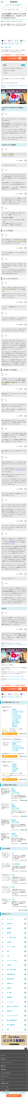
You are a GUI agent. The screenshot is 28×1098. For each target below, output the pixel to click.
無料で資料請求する (14, 1096)
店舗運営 (14, 764)
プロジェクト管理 (15, 792)
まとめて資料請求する (14, 58)
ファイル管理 (15, 720)
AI (12, 853)
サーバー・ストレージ (17, 741)
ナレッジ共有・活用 (16, 718)
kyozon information (5, 1073)
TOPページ (3, 1055)
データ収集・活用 (15, 864)
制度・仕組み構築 (16, 722)
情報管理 (14, 709)
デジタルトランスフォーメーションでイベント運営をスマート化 (18, 812)
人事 (13, 899)
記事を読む (3, 1069)
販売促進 (14, 770)
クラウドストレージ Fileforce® (11, 739)
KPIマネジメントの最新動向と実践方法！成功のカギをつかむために (18, 826)
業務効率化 (15, 726)
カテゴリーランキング (6, 1062)
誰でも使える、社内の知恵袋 (9, 731)
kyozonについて (5, 1076)
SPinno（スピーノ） (8, 762)
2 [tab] (14, 1046)
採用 (13, 875)
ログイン (3, 1079)
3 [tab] (16, 1046)
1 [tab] (12, 1046)
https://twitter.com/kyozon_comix (15, 676)
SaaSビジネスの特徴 (9, 70)
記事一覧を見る (22, 910)
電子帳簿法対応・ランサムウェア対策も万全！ (13, 753)
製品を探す (3, 1059)
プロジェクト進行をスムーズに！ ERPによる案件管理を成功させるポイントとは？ (18, 796)
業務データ (15, 724)
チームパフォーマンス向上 (18, 711)
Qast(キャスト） (7, 707)
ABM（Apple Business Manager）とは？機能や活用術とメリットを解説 (18, 840)
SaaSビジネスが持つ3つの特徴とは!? (13, 68)
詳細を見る (22, 733)
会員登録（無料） (5, 1083)
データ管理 (15, 713)
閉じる (23, 65)
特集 (13, 788)
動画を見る (3, 1066)
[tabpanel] (14, 1040)
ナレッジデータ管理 (16, 715)
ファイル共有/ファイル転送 (18, 748)
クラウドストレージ (16, 746)
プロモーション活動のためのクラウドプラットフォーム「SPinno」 (14, 776)
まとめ (5, 73)
